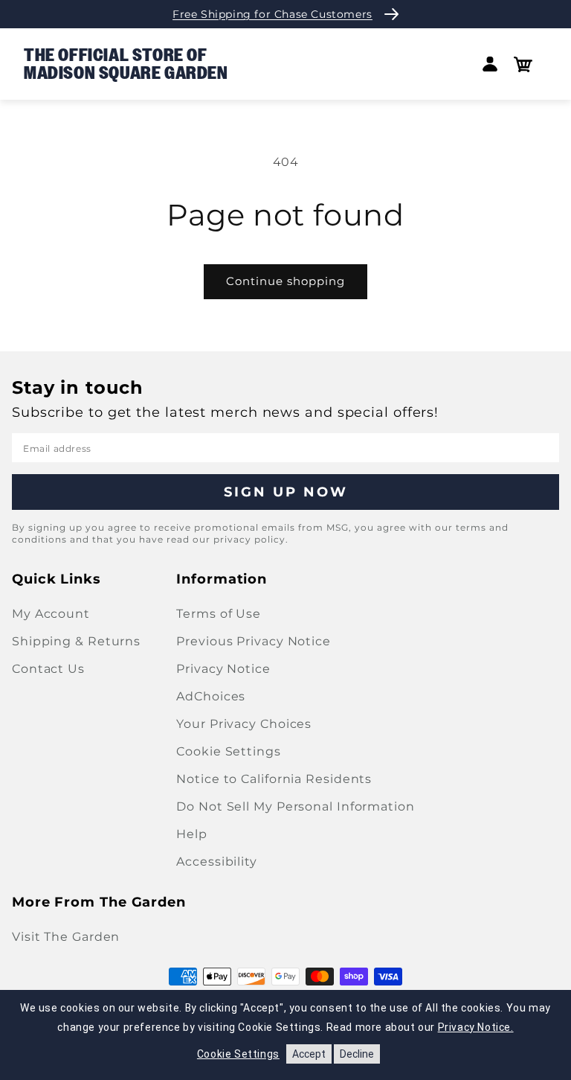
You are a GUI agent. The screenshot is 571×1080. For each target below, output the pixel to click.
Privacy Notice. (476, 1027)
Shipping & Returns (76, 641)
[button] (523, 64)
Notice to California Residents (274, 779)
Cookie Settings (228, 751)
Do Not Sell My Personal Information (295, 806)
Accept (309, 1054)
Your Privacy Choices (244, 724)
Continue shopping (285, 281)
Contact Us (48, 669)
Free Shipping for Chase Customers (272, 14)
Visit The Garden (66, 937)
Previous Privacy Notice (253, 641)
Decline (357, 1054)
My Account (51, 614)
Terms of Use (218, 614)
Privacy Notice (223, 669)
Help (191, 834)
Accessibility (216, 861)
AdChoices (210, 696)
